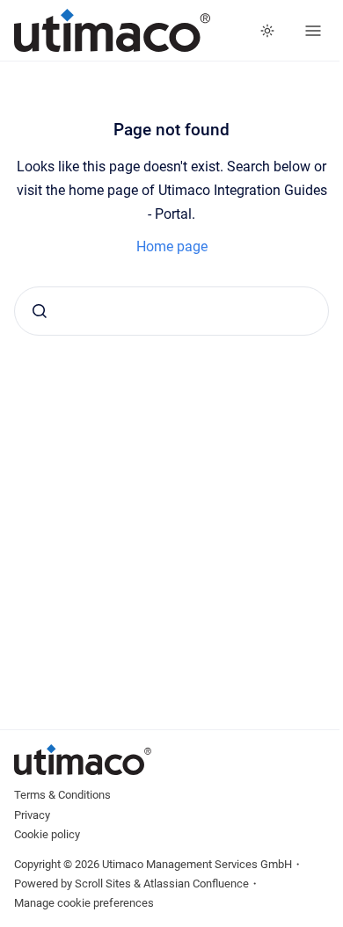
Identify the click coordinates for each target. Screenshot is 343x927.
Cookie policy (47, 834)
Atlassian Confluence (196, 883)
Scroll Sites (103, 883)
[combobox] (171, 311)
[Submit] (40, 311)
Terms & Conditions (62, 794)
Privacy (32, 815)
